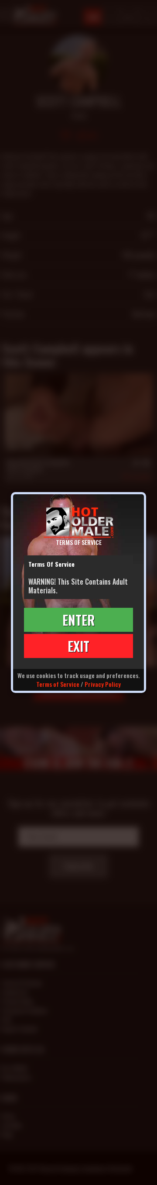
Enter (78, 620)
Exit (78, 646)
